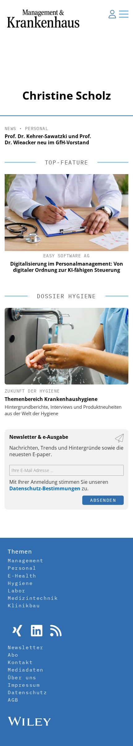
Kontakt (20, 662)
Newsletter (26, 647)
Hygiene (20, 583)
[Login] (112, 14)
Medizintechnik (33, 598)
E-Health (22, 576)
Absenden (103, 500)
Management (26, 560)
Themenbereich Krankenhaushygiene (51, 399)
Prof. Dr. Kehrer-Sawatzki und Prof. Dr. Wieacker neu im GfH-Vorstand (48, 139)
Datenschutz (27, 692)
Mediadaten (26, 670)
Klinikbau (24, 605)
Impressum (24, 685)
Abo (13, 655)
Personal (36, 128)
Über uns (22, 677)
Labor (17, 590)
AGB (13, 700)
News (10, 128)
